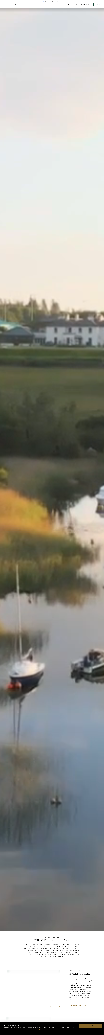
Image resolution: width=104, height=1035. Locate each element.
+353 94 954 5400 (72, 6)
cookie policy (39, 1029)
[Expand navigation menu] (4, 4)
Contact (75, 4)
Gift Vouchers (85, 4)
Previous (51, 1006)
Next (58, 1006)
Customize (89, 1030)
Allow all (90, 1026)
